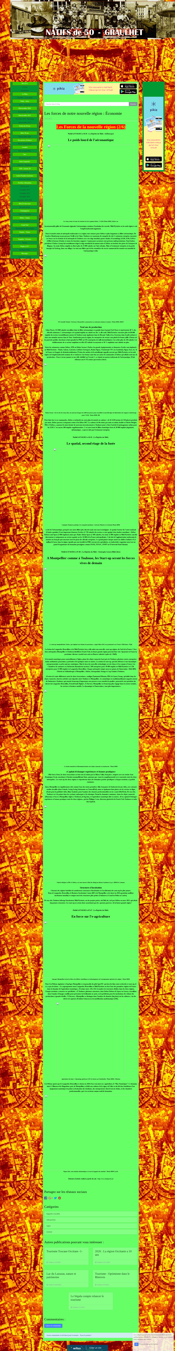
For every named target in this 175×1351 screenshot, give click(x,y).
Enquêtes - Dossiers (24, 239)
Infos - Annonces (24, 105)
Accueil (24, 87)
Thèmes (24, 243)
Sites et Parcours (24, 236)
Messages (24, 253)
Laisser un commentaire (53, 1326)
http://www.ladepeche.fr (105, 1179)
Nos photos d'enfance (25, 140)
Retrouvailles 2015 (25, 115)
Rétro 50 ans (25, 133)
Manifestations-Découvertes (25, 229)
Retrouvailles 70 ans (24, 112)
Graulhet (24, 147)
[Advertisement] (87, 60)
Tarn (24, 154)
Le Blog (24, 94)
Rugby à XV (25, 246)
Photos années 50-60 (24, 144)
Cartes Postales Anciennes (24, 176)
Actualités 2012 (25, 193)
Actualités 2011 (25, 190)
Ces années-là (24, 172)
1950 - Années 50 (24, 169)
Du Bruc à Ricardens (24, 183)
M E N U (25, 84)
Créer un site (95, 1347)
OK (136, 1344)
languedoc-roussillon (53, 1214)
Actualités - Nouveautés (24, 98)
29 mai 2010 (25, 129)
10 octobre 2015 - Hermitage (24, 119)
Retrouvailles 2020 (25, 108)
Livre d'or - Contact (24, 257)
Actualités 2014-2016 (25, 200)
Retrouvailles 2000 (25, 137)
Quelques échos (25, 250)
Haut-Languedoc (24, 161)
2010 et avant (24, 186)
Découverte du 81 (24, 158)
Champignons (24, 211)
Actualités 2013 (25, 197)
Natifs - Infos (24, 101)
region (48, 1226)
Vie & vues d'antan (25, 179)
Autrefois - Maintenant (24, 165)
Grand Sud (24, 225)
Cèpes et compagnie (24, 214)
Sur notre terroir (25, 207)
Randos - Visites (24, 232)
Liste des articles (24, 221)
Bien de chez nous (25, 204)
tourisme (49, 1232)
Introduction (25, 91)
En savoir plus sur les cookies (148, 1344)
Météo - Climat (25, 218)
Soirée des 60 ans (24, 126)
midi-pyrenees (51, 1220)
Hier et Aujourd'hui (24, 151)
